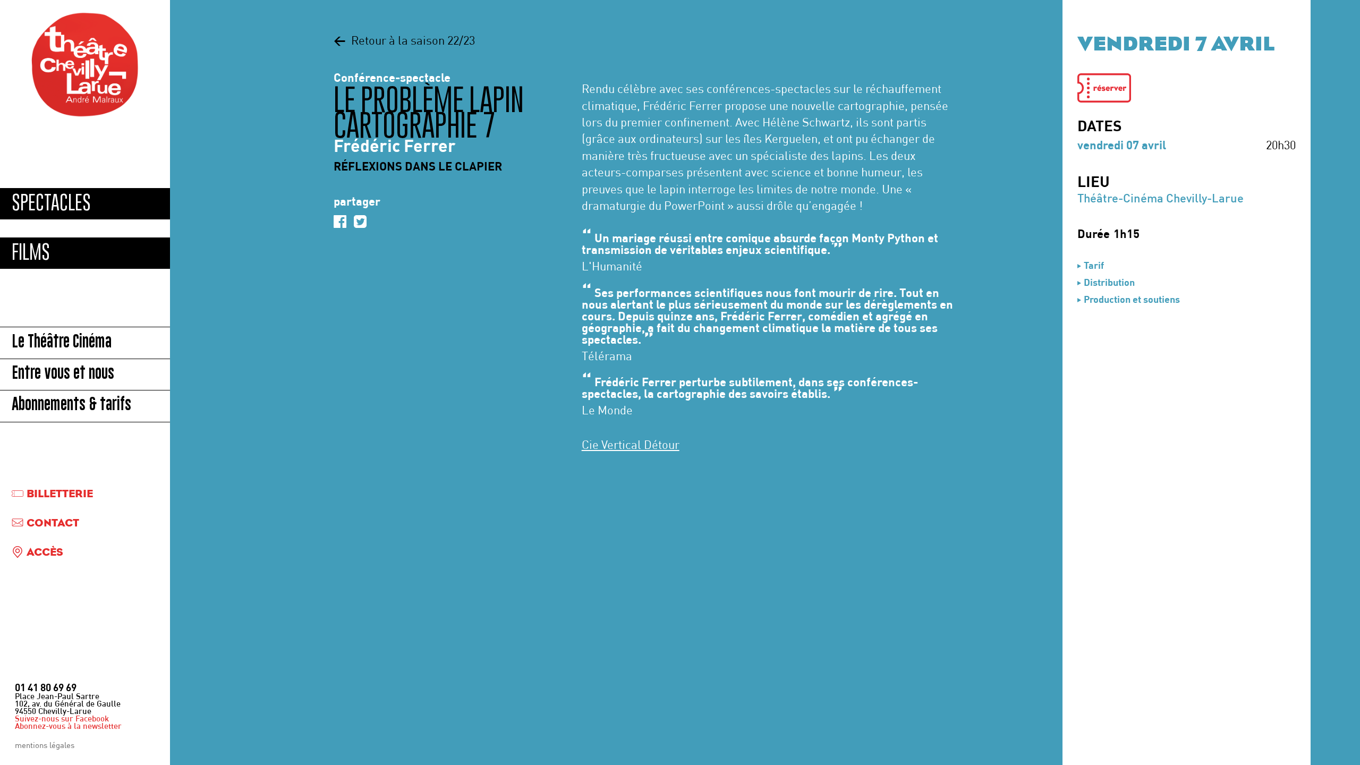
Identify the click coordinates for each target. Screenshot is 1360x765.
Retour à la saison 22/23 (404, 41)
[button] (1104, 88)
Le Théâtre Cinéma (62, 343)
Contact (53, 523)
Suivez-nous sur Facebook (62, 719)
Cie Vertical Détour (630, 446)
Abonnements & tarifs (71, 405)
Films (31, 252)
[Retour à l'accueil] (85, 65)
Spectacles (51, 203)
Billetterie (60, 494)
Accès (45, 553)
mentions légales (44, 746)
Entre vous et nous (63, 374)
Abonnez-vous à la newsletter (68, 727)
